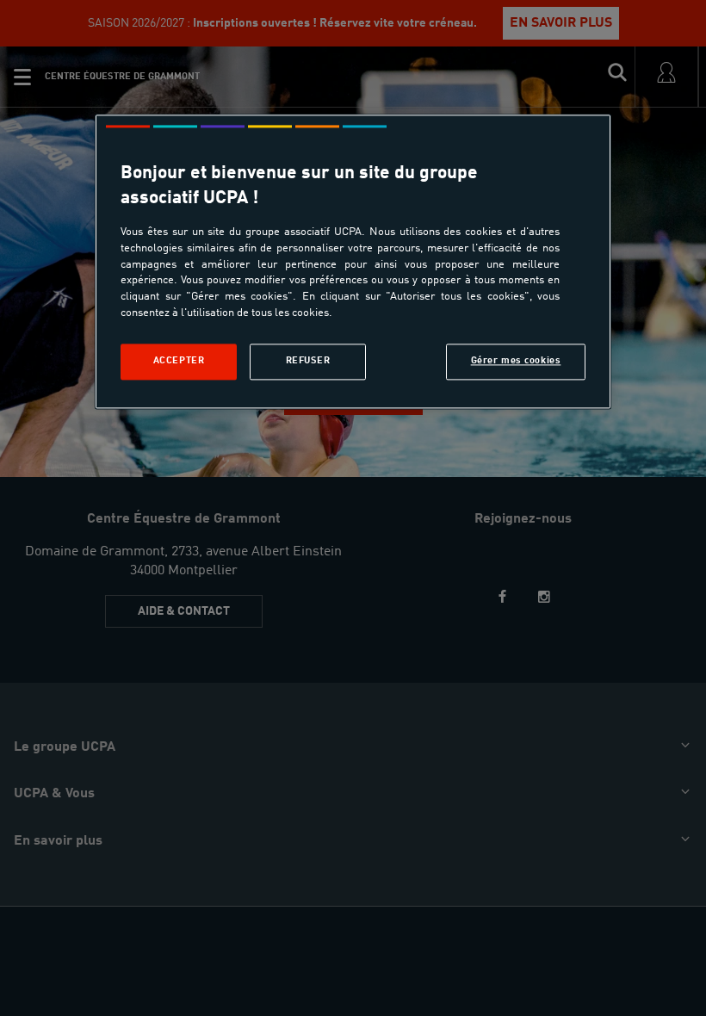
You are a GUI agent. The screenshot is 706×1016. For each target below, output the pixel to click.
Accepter (179, 361)
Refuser (308, 361)
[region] (353, 261)
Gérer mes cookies (516, 361)
